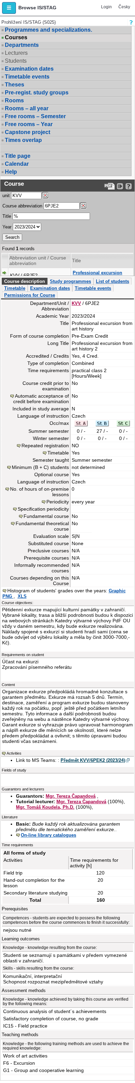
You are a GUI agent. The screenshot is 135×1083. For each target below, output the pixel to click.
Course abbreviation (22, 205)
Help (11, 172)
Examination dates (29, 69)
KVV (76, 303)
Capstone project (27, 132)
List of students (112, 281)
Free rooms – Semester (35, 116)
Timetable (14, 288)
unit (6, 195)
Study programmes (70, 281)
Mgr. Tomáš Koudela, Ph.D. (45, 807)
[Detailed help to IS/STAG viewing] (128, 186)
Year (6, 226)
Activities (14, 753)
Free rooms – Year (29, 124)
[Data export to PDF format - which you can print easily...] (109, 186)
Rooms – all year (26, 108)
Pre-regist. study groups (37, 92)
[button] (9, 8)
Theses (14, 85)
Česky (124, 6)
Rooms (14, 100)
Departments (22, 45)
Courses (16, 37)
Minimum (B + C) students (40, 467)
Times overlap (23, 140)
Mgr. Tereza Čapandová (71, 796)
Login (106, 6)
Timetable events (27, 77)
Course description (24, 281)
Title (6, 216)
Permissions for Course (29, 295)
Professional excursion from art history (97, 275)
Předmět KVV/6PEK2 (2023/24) (93, 760)
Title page (17, 156)
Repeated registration (45, 445)
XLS (22, 596)
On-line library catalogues (48, 835)
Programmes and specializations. (48, 30)
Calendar (17, 164)
